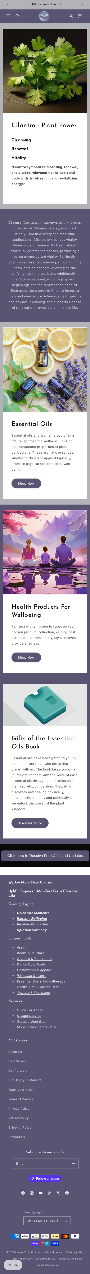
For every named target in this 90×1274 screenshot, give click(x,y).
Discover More (30, 823)
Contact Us (16, 1137)
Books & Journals (31, 953)
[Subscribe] (73, 1163)
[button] (8, 16)
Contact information (47, 1265)
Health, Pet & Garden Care (38, 987)
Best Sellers (17, 1061)
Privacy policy (75, 1252)
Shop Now (26, 483)
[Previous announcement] (7, 4)
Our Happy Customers (24, 1080)
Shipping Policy (19, 1127)
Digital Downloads (31, 964)
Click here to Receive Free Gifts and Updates (45, 856)
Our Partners (17, 1070)
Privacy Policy (18, 1108)
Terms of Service (20, 1099)
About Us (15, 1051)
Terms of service (21, 1258)
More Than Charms (29, 1252)
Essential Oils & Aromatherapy (41, 981)
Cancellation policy (71, 1258)
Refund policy (53, 1252)
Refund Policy (18, 1118)
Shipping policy (45, 1258)
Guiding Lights (20, 904)
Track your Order (21, 1089)
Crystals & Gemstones (34, 959)
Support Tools (19, 938)
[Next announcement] (82, 4)
